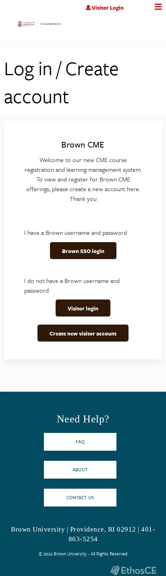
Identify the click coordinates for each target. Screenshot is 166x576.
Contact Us (80, 497)
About (80, 469)
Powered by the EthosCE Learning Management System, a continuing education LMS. (133, 570)
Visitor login (83, 308)
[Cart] (141, 11)
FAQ (80, 441)
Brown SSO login (83, 251)
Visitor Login (108, 8)
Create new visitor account (83, 333)
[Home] (39, 26)
